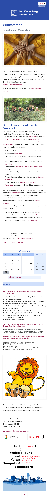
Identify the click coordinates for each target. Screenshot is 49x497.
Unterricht (32, 136)
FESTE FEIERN (31, 220)
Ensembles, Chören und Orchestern (28, 167)
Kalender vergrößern (15, 277)
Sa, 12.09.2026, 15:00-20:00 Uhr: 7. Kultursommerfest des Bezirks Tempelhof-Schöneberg (23, 325)
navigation (4, 5)
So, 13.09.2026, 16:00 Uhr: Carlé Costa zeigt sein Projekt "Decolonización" (22, 292)
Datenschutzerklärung (21, 431)
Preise (5, 242)
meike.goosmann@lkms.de (12, 85)
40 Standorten (14, 193)
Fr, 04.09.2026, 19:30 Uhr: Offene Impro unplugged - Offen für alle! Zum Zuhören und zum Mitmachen (23, 337)
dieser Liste (18, 159)
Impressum (7, 431)
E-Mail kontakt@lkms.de (24, 238)
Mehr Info (18, 153)
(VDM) (37, 215)
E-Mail (43, 206)
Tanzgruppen (25, 142)
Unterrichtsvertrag (16, 242)
